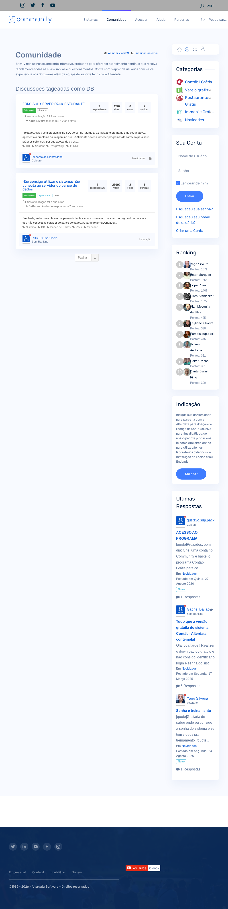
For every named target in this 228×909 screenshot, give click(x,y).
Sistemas (90, 20)
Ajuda (161, 20)
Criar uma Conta (189, 231)
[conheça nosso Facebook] (47, 847)
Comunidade (116, 20)
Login (210, 5)
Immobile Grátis (199, 112)
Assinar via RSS (118, 53)
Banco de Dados (60, 227)
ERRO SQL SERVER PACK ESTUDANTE (53, 104)
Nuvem (77, 872)
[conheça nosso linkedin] (24, 847)
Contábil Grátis (198, 82)
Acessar (141, 20)
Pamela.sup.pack (202, 333)
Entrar (189, 196)
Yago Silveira (199, 264)
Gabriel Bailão (198, 609)
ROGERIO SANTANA (44, 238)
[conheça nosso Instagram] (58, 847)
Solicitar (191, 474)
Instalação (145, 239)
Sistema (30, 227)
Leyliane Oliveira (202, 323)
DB (27, 146)
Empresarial (17, 872)
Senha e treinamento (193, 711)
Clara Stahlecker (202, 296)
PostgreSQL (57, 146)
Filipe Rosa (198, 285)
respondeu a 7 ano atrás (56, 206)
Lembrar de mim (194, 183)
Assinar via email (146, 53)
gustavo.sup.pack (200, 520)
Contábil (38, 872)
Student (39, 146)
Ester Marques (200, 274)
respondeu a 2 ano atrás (52, 121)
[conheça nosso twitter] (13, 847)
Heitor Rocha (199, 361)
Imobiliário (58, 872)
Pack (78, 227)
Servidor (92, 227)
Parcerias (181, 20)
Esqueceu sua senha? (194, 209)
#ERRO (74, 146)
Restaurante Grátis (196, 100)
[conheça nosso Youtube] (36, 847)
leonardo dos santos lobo (47, 157)
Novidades (138, 158)
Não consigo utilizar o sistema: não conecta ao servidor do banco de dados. (51, 185)
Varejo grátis (196, 90)
